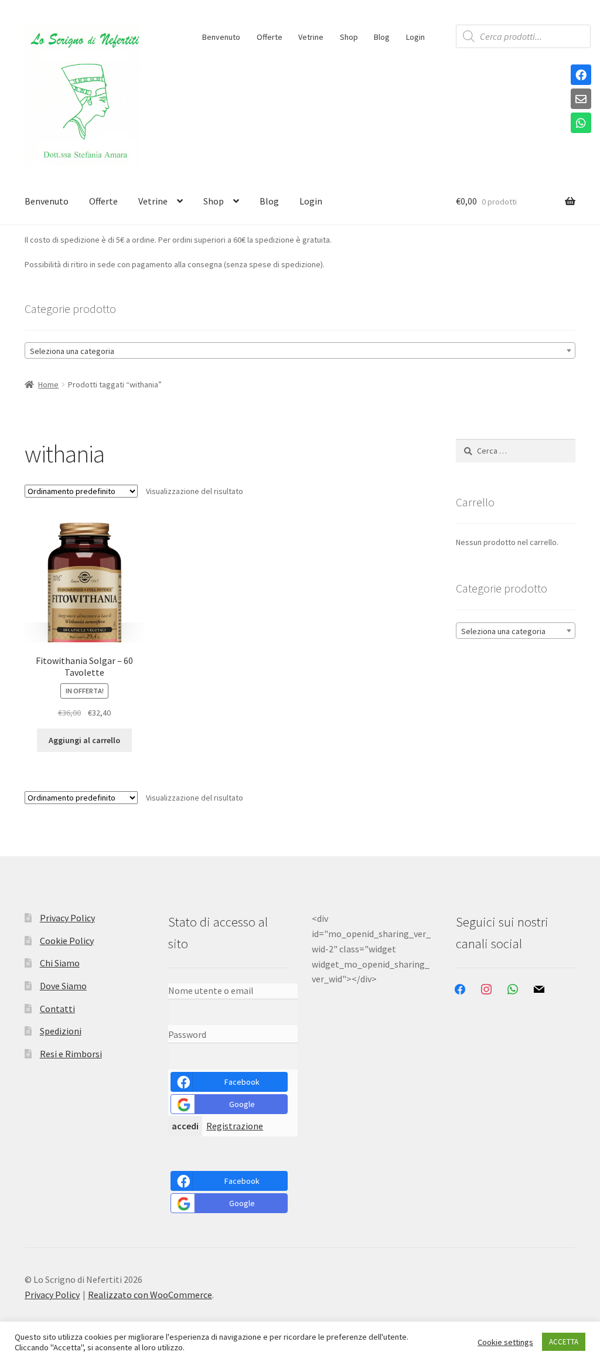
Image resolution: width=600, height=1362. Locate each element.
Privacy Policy (67, 918)
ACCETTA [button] (563, 1342)
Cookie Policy (67, 940)
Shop (349, 37)
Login (415, 37)
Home (48, 384)
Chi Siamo (60, 963)
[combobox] (300, 350)
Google (242, 1104)
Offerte (269, 37)
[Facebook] (581, 75)
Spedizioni (60, 1031)
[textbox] (300, 351)
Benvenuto (221, 37)
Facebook (242, 1082)
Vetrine (310, 37)
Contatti (57, 1008)
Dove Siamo (63, 986)
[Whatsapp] (581, 124)
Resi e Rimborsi (71, 1054)
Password (187, 1034)
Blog (382, 37)
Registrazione (234, 1126)
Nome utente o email (211, 990)
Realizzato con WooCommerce (150, 1294)
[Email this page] (581, 99)
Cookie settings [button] (505, 1342)
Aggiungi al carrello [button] (84, 740)
